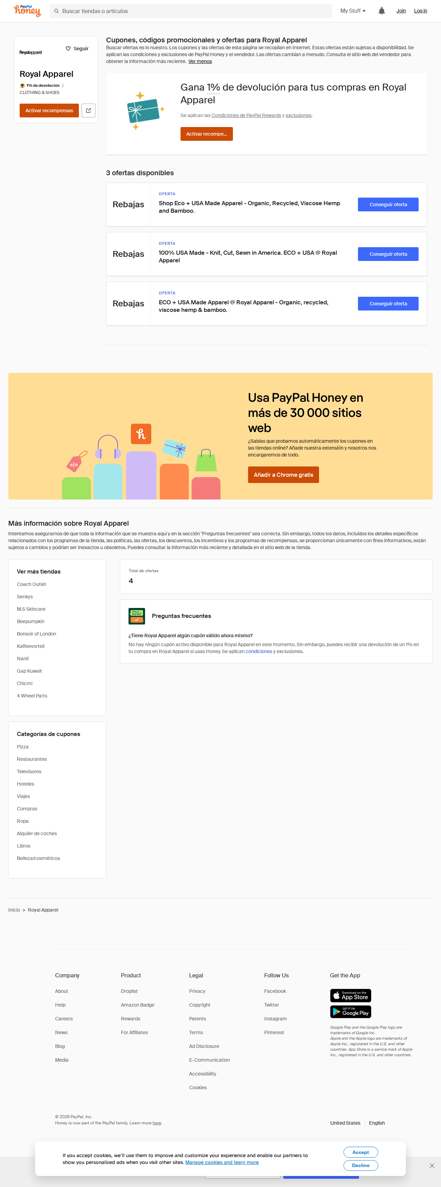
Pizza (23, 747)
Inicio (14, 910)
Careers (64, 1019)
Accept (360, 1152)
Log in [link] (420, 11)
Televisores (29, 771)
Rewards (130, 1019)
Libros (23, 846)
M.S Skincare (31, 609)
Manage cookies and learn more (222, 1162)
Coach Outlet (31, 584)
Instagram (275, 1019)
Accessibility (202, 1074)
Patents (197, 1019)
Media (62, 1060)
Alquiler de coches (37, 833)
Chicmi (24, 683)
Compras (27, 809)
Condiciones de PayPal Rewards (246, 115)
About (61, 991)
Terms (196, 1032)
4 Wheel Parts (32, 696)
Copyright (200, 1005)
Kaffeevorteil (30, 646)
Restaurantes (32, 759)
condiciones (259, 651)
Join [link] (401, 11)
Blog (60, 1046)
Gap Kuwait (29, 671)
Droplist (129, 991)
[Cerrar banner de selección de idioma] (432, 1165)
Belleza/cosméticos (38, 858)
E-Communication (209, 1060)
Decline (361, 1165)
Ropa (23, 821)
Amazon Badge (137, 1005)
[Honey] (27, 11)
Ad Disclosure (204, 1046)
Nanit (23, 658)
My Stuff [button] (350, 10)
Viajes (23, 796)
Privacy (197, 991)
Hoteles (25, 784)
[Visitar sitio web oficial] (88, 110)
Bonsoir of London (36, 634)
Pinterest (274, 1032)
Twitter (271, 1005)
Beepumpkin (30, 621)
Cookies (198, 1087)
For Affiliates (134, 1032)
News (61, 1032)
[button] (357, 1123)
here (157, 1123)
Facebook (275, 991)
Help (60, 1005)
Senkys (25, 597)
